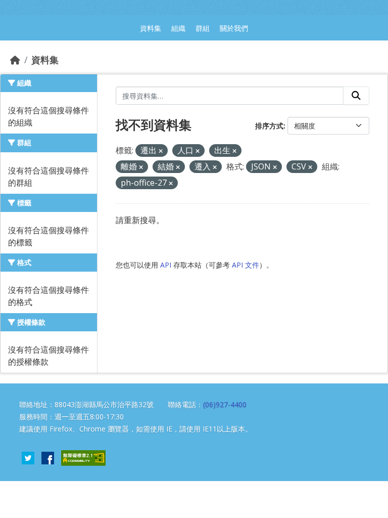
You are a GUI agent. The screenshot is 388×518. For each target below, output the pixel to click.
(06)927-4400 (225, 404)
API (165, 265)
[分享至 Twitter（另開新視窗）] (28, 456)
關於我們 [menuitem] (234, 28)
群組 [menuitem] (203, 28)
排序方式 (269, 126)
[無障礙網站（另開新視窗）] (83, 456)
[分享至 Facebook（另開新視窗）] (48, 456)
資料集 (45, 60)
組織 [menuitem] (178, 28)
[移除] (161, 151)
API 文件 (245, 265)
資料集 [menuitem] (150, 28)
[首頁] (15, 60)
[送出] (356, 96)
